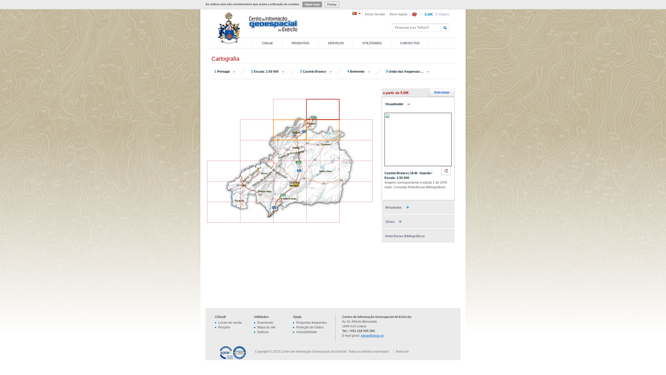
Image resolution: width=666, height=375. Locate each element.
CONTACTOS (410, 43)
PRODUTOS (300, 43)
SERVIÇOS (336, 43)
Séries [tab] (390, 222)
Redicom (402, 351)
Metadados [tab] (393, 207)
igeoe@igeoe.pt (372, 336)
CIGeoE (267, 43)
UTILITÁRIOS (372, 43)
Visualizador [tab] (394, 104)
